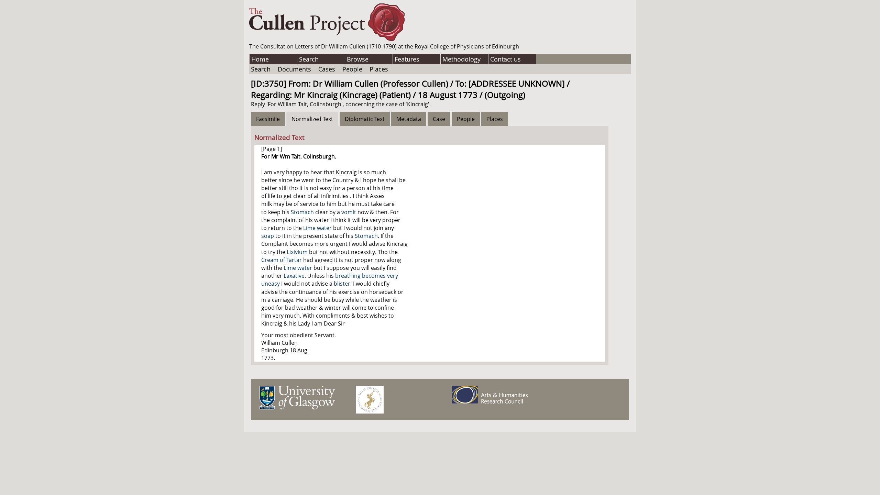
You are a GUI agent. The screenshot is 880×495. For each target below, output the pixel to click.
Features (407, 59)
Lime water (317, 228)
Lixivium (297, 252)
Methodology (461, 59)
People (352, 69)
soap (267, 236)
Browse (357, 59)
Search (309, 59)
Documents (294, 69)
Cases (326, 69)
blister (342, 283)
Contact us (505, 59)
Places (379, 69)
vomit (348, 212)
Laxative (294, 275)
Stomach (302, 212)
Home (260, 59)
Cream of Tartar (281, 260)
